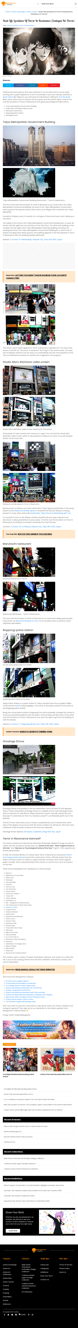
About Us (62, 1272)
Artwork (6, 1285)
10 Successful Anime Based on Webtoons (21, 983)
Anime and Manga (18, 12)
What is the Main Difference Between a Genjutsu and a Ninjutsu (29, 995)
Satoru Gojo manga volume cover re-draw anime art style (25, 1126)
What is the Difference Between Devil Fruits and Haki (25, 992)
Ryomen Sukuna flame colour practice (18, 1137)
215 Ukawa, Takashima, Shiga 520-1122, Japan (42, 832)
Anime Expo (7, 1278)
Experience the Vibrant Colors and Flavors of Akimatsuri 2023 (26, 1201)
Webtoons (7, 1304)
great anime (8, 97)
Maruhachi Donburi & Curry (27, 621)
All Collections (27, 1292)
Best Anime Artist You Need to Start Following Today (25, 997)
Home (8, 12)
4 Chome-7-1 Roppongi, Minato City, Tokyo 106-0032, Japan (34, 724)
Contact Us (44, 1279)
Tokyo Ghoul (46, 513)
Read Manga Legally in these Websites (35, 969)
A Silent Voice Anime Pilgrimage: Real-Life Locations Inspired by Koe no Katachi (33, 1110)
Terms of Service (65, 1265)
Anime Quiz (44, 1265)
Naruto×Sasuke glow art (13, 1131)
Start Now (13, 1231)
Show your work (47, 4)
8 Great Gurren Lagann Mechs (17, 981)
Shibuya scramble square (24, 511)
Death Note (35, 513)
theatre (18, 706)
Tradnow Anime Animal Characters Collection (21, 1169)
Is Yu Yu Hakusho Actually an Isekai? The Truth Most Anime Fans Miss (29, 1099)
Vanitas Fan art (9, 1142)
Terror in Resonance (26, 25)
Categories (44, 1268)
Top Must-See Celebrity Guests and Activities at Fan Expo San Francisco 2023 (33, 1190)
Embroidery (7, 1297)
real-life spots (64, 97)
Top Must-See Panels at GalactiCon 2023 (19, 1196)
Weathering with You (61, 513)
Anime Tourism (31, 12)
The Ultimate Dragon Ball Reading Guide (20, 1001)
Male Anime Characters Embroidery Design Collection (24, 1158)
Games (5, 1300)
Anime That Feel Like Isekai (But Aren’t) (18, 1094)
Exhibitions (44, 1272)
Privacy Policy (64, 1268)
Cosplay (6, 1289)
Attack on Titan (11, 907)
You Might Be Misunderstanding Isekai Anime (20, 1089)
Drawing (6, 1293)
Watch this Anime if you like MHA (35, 534)
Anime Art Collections (7, 1273)
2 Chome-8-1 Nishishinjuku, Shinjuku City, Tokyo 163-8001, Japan (36, 239)
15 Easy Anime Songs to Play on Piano (19, 999)
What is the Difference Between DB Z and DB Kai (24, 988)
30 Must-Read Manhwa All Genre (18, 990)
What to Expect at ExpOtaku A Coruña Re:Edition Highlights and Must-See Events (34, 1185)
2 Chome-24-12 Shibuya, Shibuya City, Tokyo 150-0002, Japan (36, 527)
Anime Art (6, 1268)
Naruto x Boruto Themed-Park (36, 731)
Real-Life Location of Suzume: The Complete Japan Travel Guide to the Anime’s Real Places (38, 1105)
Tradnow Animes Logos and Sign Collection (20, 1164)
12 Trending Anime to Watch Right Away (20, 986)
